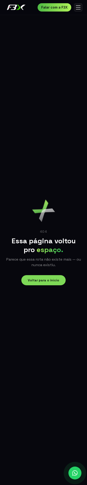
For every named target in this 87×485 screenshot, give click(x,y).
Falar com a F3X (54, 7)
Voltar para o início (43, 280)
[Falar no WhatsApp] (74, 473)
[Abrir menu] (78, 7)
